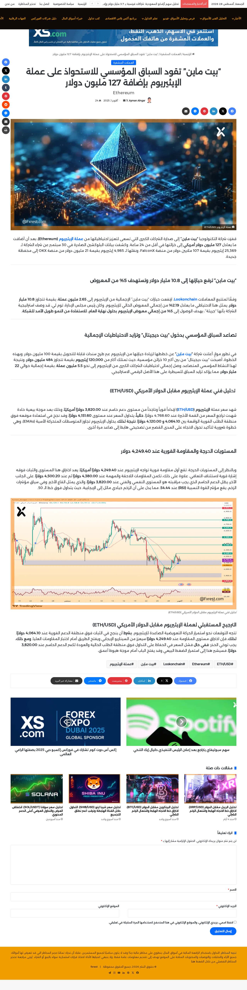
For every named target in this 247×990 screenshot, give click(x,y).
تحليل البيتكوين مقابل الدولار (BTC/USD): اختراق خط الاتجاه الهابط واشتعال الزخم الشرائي (152, 810)
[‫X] (223, 111)
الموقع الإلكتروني (108, 906)
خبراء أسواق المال (72, 18)
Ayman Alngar (137, 100)
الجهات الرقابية (17, 18)
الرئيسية (82, 3)
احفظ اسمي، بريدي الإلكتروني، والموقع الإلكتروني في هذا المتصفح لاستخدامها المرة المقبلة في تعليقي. (171, 922)
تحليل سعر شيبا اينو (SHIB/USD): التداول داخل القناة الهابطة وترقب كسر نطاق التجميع (95, 810)
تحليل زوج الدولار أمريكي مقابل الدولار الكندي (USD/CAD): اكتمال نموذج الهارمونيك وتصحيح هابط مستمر (117, 3)
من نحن (9, 3)
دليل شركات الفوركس (43, 18)
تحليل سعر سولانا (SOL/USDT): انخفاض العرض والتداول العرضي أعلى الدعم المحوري (37, 810)
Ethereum (200, 664)
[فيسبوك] (232, 111)
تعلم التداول (150, 18)
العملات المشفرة (170, 54)
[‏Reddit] (6, 105)
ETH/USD (185, 410)
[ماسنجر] (195, 111)
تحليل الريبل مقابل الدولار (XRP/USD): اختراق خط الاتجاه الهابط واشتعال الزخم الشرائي (212, 810)
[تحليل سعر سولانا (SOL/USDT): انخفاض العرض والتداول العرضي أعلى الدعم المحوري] (37, 788)
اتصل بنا (44, 3)
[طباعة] (6, 130)
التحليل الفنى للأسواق (214, 18)
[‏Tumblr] (6, 88)
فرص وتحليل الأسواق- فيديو (179, 18)
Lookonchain (173, 664)
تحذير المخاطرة (27, 3)
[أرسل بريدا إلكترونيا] (124, 100)
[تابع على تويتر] (126, 100)
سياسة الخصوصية (63, 3)
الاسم (232, 889)
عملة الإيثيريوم (120, 664)
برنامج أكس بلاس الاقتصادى (121, 18)
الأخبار (237, 18)
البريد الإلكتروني (226, 906)
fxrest (94, 966)
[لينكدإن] (213, 111)
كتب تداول (94, 18)
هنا (193, 961)
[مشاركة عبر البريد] (186, 111)
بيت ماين (183, 354)
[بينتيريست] (204, 111)
